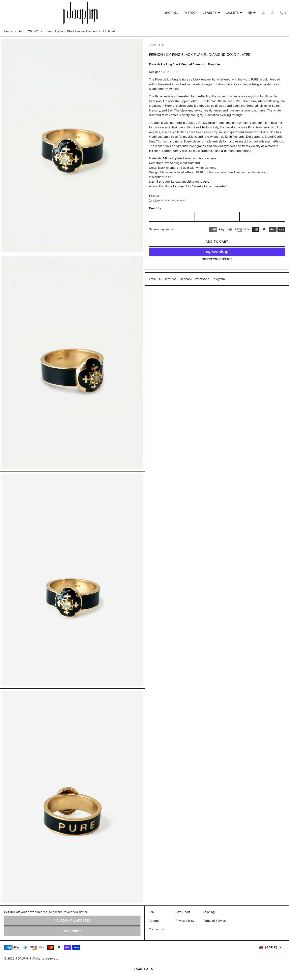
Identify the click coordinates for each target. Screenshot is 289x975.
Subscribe (72, 931)
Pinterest (169, 279)
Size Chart (183, 912)
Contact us (156, 929)
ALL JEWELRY (28, 31)
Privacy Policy (185, 921)
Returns (154, 921)
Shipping (154, 200)
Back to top (144, 969)
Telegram (218, 279)
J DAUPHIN (23, 958)
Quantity (155, 208)
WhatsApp (202, 279)
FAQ (151, 912)
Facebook (185, 279)
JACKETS (232, 13)
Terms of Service (214, 921)
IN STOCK (190, 13)
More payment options (217, 259)
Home (8, 31)
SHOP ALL (171, 13)
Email (152, 279)
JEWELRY (209, 13)
